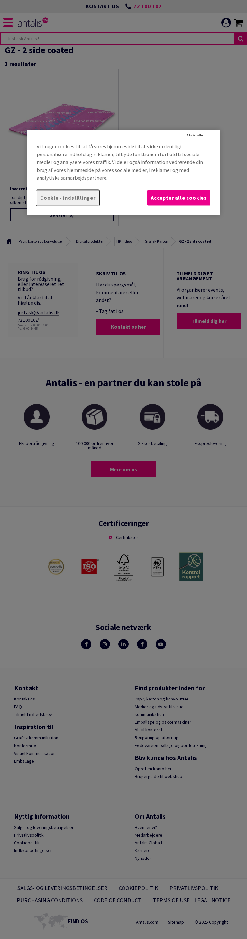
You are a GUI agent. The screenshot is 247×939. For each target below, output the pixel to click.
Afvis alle (195, 135)
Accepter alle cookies (179, 197)
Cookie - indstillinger (68, 197)
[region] (123, 172)
